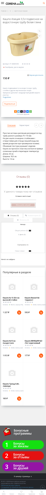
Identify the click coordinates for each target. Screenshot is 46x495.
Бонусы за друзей (20, 466)
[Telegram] (18, 111)
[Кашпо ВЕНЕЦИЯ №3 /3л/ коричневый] (34, 329)
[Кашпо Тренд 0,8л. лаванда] (12, 372)
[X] (21, 111)
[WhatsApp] (30, 111)
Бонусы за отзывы (21, 455)
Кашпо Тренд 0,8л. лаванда (11, 385)
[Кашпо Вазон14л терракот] (34, 286)
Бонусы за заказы (20, 444)
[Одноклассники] (15, 111)
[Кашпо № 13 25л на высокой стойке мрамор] (12, 286)
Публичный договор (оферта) (10, 485)
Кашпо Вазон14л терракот (32, 299)
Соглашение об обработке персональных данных (17, 487)
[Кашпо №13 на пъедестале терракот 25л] (12, 329)
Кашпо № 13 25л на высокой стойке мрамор (11, 300)
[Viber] (24, 111)
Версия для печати (36, 75)
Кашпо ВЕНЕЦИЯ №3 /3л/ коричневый (33, 342)
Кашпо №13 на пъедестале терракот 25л (9, 343)
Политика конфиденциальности (11, 489)
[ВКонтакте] (27, 111)
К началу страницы (22, 476)
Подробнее (7, 97)
